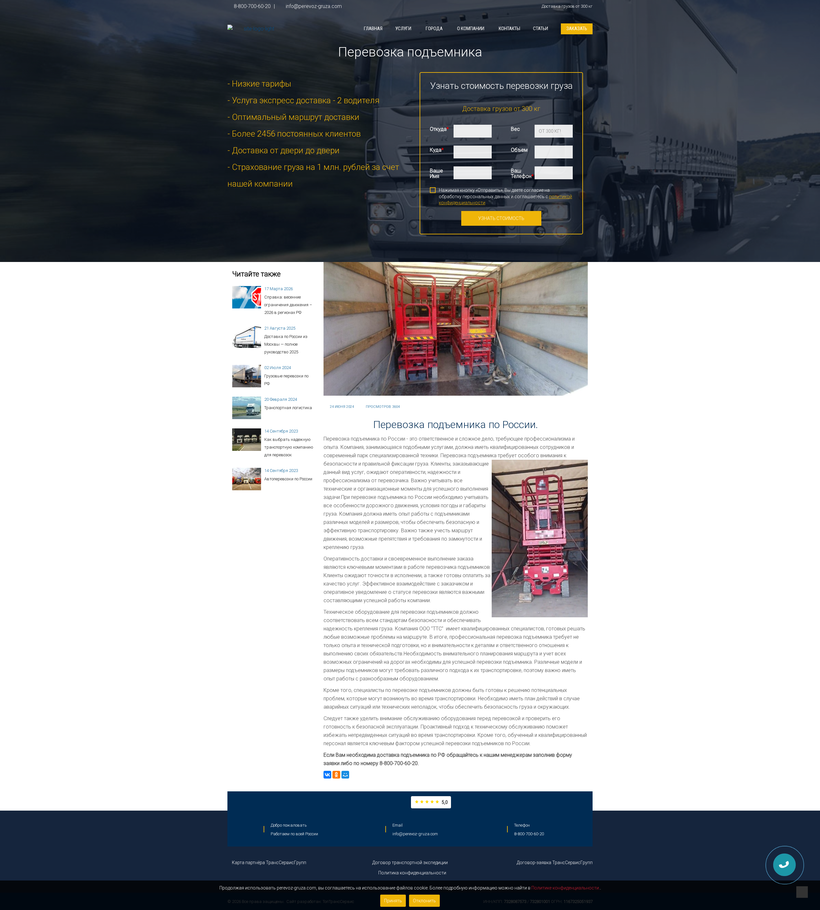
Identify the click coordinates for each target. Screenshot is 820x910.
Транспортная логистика (288, 407)
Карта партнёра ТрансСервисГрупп (268, 862)
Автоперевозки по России (288, 478)
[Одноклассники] (336, 775)
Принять (393, 900)
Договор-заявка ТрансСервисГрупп (555, 862)
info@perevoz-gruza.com (313, 6)
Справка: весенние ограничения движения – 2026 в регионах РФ (288, 305)
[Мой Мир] (345, 775)
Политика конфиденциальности (411, 872)
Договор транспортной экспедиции (410, 862)
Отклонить (424, 900)
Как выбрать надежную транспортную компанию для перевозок (288, 447)
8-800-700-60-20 (252, 6)
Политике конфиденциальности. (565, 887)
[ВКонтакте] (327, 775)
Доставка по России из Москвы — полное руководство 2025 (286, 344)
